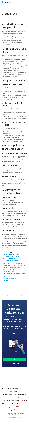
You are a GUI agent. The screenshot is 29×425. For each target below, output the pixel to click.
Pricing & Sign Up (8, 394)
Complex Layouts (9, 269)
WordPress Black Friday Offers (10, 400)
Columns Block (21, 295)
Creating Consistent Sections (12, 267)
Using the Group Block (9, 258)
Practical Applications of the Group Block (15, 265)
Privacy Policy (18, 391)
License (25, 388)
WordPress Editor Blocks (16, 285)
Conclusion (6, 280)
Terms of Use (17, 388)
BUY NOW (14, 359)
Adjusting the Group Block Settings (14, 263)
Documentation (6, 388)
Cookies (9, 391)
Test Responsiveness (10, 278)
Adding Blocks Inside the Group (13, 262)
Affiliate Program (14, 397)
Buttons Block (8, 295)
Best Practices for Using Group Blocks (14, 273)
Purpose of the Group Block (11, 256)
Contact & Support (20, 394)
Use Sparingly (8, 276)
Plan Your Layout (9, 275)
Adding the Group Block (11, 260)
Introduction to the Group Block (12, 254)
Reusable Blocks (9, 271)
